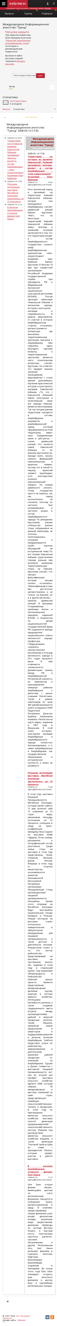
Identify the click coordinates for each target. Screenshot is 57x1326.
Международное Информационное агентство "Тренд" (26, 26)
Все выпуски (31, 117)
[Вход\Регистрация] (47, 3)
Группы (28, 13)
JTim (11, 88)
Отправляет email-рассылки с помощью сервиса (28, 8)
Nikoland (21, 1320)
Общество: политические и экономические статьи (17, 41)
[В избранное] (7, 1301)
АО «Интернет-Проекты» (17, 1317)
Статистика (10, 97)
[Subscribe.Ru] (17, 3)
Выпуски (9, 13)
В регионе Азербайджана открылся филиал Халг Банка (15, 213)
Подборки (47, 13)
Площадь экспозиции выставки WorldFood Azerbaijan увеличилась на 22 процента (15, 193)
